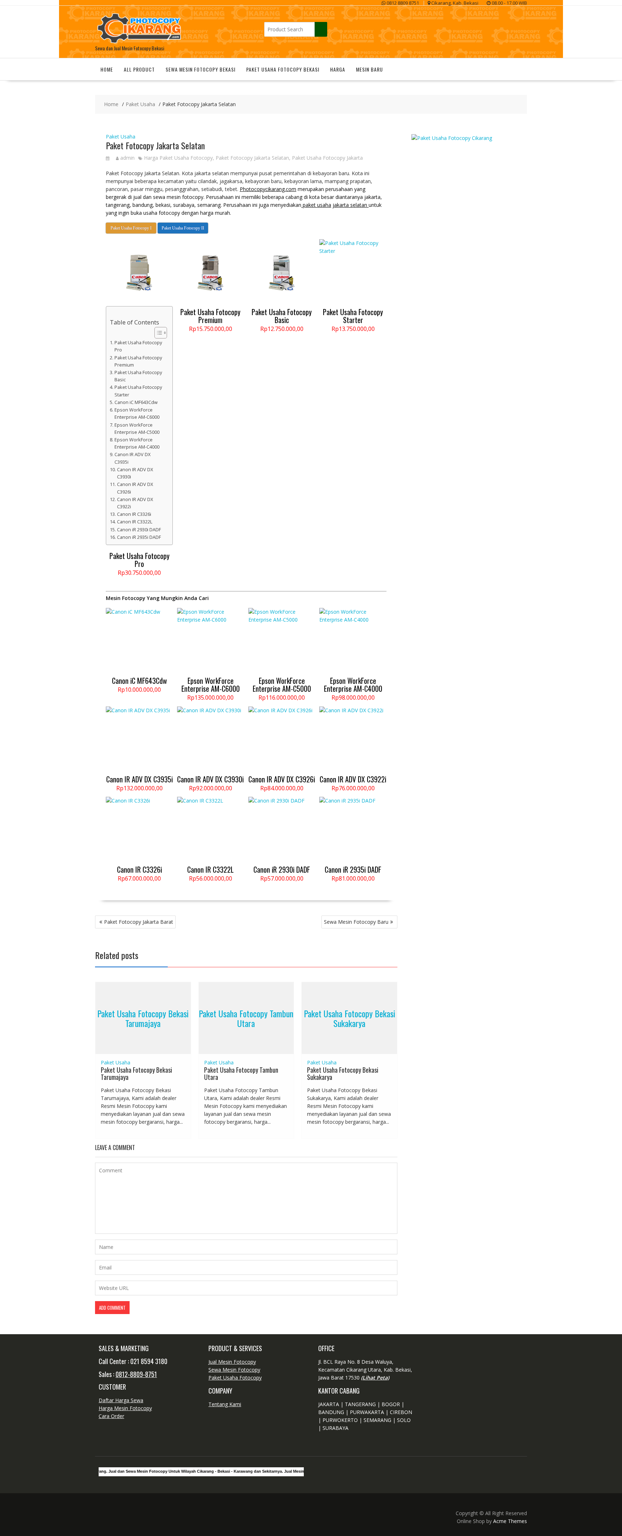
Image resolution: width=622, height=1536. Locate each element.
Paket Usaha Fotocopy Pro (138, 346)
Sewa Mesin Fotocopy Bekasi (200, 69)
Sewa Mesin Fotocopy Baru (356, 921)
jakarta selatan (351, 204)
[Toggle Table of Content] (157, 333)
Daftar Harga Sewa (121, 1400)
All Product (139, 69)
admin (127, 157)
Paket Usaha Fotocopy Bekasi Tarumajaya (143, 1018)
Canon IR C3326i (134, 514)
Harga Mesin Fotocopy (125, 1408)
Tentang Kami (224, 1404)
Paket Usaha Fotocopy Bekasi (282, 69)
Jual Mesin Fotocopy (232, 1361)
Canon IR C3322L (134, 522)
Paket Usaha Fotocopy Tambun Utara (246, 1018)
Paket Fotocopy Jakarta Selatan (252, 157)
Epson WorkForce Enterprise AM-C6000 (136, 413)
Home (106, 69)
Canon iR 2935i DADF (139, 537)
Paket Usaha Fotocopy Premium (138, 361)
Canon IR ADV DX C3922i (135, 503)
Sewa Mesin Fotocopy (234, 1369)
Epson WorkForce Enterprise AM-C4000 (136, 443)
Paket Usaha (120, 136)
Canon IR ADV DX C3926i (135, 488)
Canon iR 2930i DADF (139, 530)
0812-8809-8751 (136, 1374)
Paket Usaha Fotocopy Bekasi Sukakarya (349, 1018)
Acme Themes (510, 1521)
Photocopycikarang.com (268, 189)
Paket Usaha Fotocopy (235, 1377)
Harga (337, 69)
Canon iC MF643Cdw (136, 402)
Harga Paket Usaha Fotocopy (178, 157)
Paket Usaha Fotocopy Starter (138, 390)
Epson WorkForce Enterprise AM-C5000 (136, 428)
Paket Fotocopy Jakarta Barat (138, 921)
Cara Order (111, 1416)
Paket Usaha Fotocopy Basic (138, 376)
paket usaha (316, 204)
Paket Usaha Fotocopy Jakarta (327, 157)
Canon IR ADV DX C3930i (135, 473)
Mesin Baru (369, 69)
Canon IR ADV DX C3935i (132, 458)
